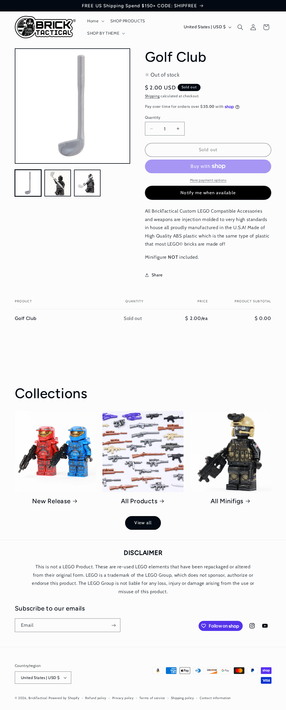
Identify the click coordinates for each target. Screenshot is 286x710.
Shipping (152, 96)
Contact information (215, 698)
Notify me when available (207, 192)
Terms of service (152, 698)
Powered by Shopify (64, 698)
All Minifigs (227, 501)
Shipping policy (182, 698)
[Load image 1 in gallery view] (28, 183)
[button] (95, 21)
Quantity (153, 117)
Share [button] (157, 274)
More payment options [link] (208, 180)
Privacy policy (123, 698)
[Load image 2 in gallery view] (57, 183)
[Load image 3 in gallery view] (87, 183)
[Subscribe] (113, 625)
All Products (139, 501)
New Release (51, 501)
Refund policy (95, 698)
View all (142, 522)
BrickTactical (37, 698)
